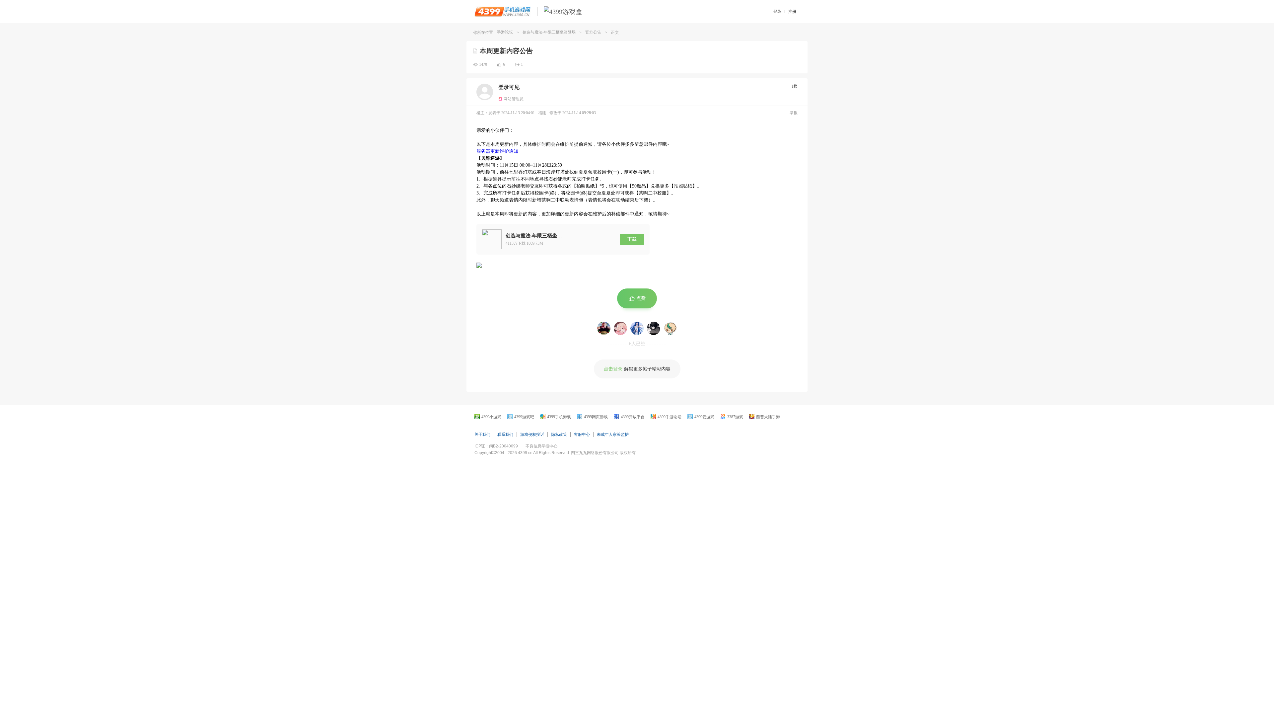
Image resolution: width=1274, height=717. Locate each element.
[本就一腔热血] (603, 328)
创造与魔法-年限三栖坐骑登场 (549, 32)
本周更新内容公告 (506, 50)
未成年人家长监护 (613, 434)
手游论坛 (505, 32)
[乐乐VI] (620, 328)
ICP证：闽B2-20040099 (496, 446)
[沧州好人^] (653, 328)
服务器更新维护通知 (497, 151)
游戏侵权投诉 (532, 434)
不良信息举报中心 (541, 446)
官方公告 (593, 32)
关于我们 (482, 434)
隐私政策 (559, 434)
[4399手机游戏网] (502, 11)
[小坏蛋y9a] (670, 328)
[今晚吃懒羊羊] (637, 328)
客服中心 (582, 434)
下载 (632, 239)
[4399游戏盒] (563, 11)
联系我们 (505, 434)
